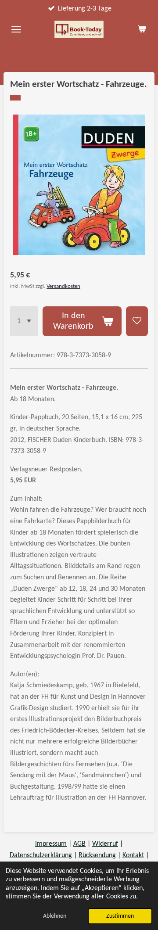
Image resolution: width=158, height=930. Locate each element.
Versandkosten (63, 286)
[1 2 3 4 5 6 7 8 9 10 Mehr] (24, 321)
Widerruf (105, 843)
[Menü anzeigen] (16, 29)
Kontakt (133, 855)
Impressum (51, 843)
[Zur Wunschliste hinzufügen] (137, 321)
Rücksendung (97, 855)
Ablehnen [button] (54, 916)
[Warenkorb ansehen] (141, 29)
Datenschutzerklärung (41, 855)
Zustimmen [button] (120, 916)
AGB (79, 843)
